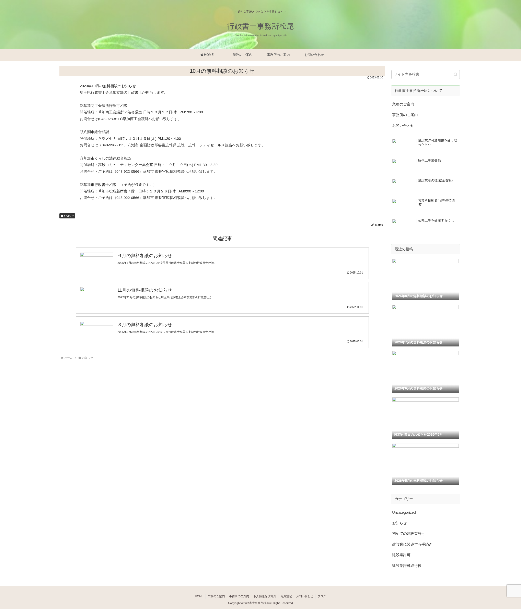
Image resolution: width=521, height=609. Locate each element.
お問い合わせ (403, 126)
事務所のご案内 (405, 115)
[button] (455, 74)
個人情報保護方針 (264, 596)
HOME (199, 596)
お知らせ (69, 215)
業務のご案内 (403, 104)
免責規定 (286, 596)
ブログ (321, 596)
